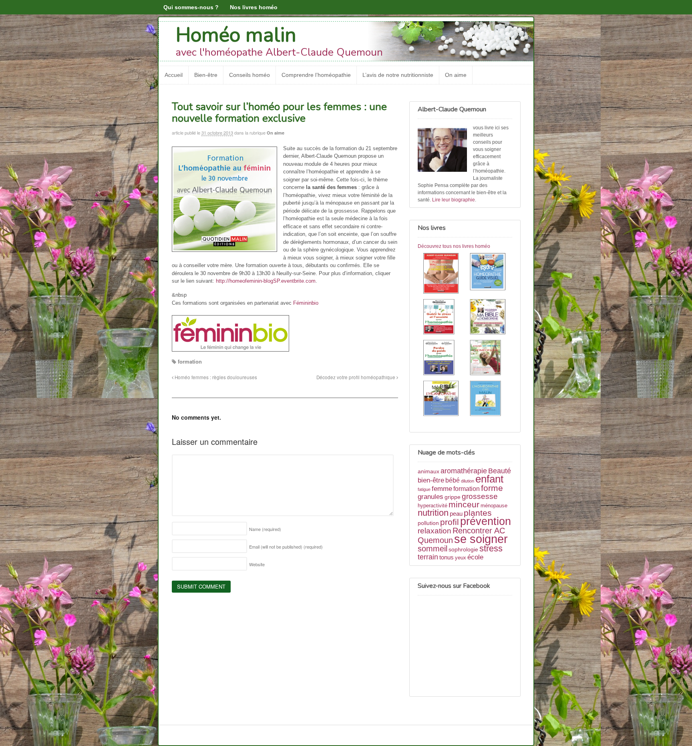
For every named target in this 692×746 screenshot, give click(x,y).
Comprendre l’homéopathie (316, 75)
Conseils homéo (249, 75)
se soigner (481, 538)
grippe (453, 497)
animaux (428, 471)
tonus (446, 557)
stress (491, 548)
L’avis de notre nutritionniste (397, 75)
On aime (456, 75)
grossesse (480, 496)
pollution (428, 523)
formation (190, 361)
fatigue (424, 489)
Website (257, 564)
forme (492, 488)
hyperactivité (432, 506)
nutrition (433, 513)
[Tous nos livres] (465, 336)
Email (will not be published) (286, 546)
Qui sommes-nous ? (191, 7)
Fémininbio (305, 303)
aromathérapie (464, 471)
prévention (485, 521)
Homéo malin (236, 35)
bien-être (431, 480)
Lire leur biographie (453, 200)
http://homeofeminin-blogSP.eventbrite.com (266, 281)
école (475, 557)
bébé (452, 480)
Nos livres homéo (254, 7)
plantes (478, 512)
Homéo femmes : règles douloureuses (215, 377)
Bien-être (205, 75)
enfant (489, 479)
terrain (428, 557)
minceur (464, 504)
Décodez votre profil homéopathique (356, 377)
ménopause (494, 506)
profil (449, 522)
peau (456, 513)
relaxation (434, 531)
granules (430, 497)
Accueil (174, 75)
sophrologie (463, 549)
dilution (467, 481)
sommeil (432, 548)
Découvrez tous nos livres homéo (454, 246)
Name (265, 529)
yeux (460, 558)
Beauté (499, 471)
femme (442, 489)
